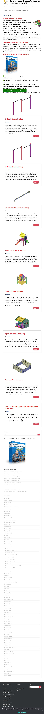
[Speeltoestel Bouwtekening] (22, 239)
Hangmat (7, 573)
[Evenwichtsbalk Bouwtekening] (22, 197)
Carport (7, 530)
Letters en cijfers (9, 616)
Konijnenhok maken (6, 704)
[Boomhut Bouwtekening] (22, 280)
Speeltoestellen (8, 651)
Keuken (7, 597)
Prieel (7, 634)
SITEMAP (17, 690)
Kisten (7, 603)
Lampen (7, 614)
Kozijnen (7, 610)
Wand (7, 669)
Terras (7, 660)
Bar (6, 504)
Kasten (7, 592)
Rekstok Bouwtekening (14, 119)
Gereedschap (8, 543)
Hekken (7, 575)
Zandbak (7, 675)
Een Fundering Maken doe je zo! (10, 484)
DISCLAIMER (18, 686)
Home (4, 15)
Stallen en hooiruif (9, 653)
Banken (7, 502)
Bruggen (7, 526)
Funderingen (8, 541)
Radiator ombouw (9, 638)
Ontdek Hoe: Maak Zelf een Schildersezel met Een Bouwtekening (15, 491)
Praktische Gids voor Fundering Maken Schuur (12, 478)
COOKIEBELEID (19, 689)
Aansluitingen (8, 498)
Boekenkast (8, 517)
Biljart (7, 513)
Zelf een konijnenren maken (7, 702)
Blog (28, 10)
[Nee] (42, 710)
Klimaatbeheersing (10, 559)
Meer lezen (36, 136)
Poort (7, 629)
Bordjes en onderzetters (10, 520)
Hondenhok (8, 577)
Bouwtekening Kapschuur (7, 696)
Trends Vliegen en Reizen (7, 692)
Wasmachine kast (9, 671)
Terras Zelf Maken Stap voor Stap (10, 486)
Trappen (7, 662)
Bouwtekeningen (9, 522)
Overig (8, 563)
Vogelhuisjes (8, 666)
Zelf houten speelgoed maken (8, 706)
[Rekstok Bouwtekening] (22, 105)
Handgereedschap (10, 556)
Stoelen (7, 656)
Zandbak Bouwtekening (14, 380)
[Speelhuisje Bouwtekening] (22, 322)
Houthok (7, 584)
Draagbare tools (9, 552)
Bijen (7, 511)
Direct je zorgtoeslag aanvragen (8, 690)
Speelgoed (8, 649)
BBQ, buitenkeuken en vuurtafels (12, 507)
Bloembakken (8, 515)
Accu (7, 548)
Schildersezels (8, 640)
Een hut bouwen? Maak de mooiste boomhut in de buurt (21, 407)
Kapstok (7, 588)
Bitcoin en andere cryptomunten (8, 694)
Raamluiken (8, 636)
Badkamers (8, 500)
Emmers (7, 539)
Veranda (7, 664)
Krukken (7, 612)
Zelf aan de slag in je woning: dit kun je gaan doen (13, 471)
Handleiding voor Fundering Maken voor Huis (12, 473)
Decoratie (8, 533)
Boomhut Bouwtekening (14, 291)
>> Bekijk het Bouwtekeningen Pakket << (14, 90)
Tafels (7, 658)
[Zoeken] (39, 434)
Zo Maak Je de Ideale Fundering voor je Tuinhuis (12, 476)
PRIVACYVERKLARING (20, 688)
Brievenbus (8, 524)
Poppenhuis (8, 632)
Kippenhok (8, 601)
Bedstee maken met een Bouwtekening (7, 699)
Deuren (7, 535)
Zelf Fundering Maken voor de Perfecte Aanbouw (12, 482)
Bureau (7, 528)
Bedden (7, 509)
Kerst (7, 595)
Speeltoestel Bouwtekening (15, 250)
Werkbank (8, 673)
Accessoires (9, 546)
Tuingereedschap (10, 567)
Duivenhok (8, 537)
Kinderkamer (8, 599)
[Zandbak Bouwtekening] (22, 366)
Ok (19, 712)
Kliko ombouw (8, 605)
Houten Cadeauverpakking (10, 582)
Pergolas (7, 625)
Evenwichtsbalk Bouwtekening (17, 208)
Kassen (7, 590)
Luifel (7, 619)
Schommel (8, 642)
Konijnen (7, 608)
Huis (7, 586)
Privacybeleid (23, 712)
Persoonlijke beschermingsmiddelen (13, 565)
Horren (7, 579)
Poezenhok (8, 627)
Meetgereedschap (10, 561)
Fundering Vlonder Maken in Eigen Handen (11, 480)
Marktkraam (8, 621)
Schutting (7, 645)
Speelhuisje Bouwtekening (15, 334)
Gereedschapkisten (9, 571)
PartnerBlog (8, 623)
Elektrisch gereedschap (11, 554)
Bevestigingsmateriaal (10, 550)
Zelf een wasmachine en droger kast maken (12, 489)
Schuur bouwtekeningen (10, 647)
